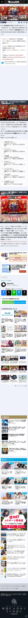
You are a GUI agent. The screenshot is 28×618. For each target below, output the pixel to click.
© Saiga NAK (14, 614)
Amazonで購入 (18, 255)
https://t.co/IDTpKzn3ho (16, 57)
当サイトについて (9, 586)
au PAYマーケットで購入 (18, 260)
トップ (3, 586)
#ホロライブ (6, 39)
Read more (22, 271)
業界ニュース (3, 22)
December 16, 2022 (11, 63)
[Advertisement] (14, 84)
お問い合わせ (17, 586)
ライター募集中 (15, 588)
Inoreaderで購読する (20, 302)
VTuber (9, 280)
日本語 (23, 1)
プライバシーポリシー (6, 588)
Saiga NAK (14, 2)
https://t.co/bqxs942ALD (17, 55)
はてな (19, 292)
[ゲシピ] (14, 530)
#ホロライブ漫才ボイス (13, 50)
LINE (14, 293)
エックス (8, 293)
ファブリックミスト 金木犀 (21, 385)
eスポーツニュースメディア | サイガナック (14, 606)
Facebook (3, 293)
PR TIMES (26, 223)
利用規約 (23, 586)
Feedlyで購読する (8, 302)
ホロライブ (4, 280)
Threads (24, 293)
